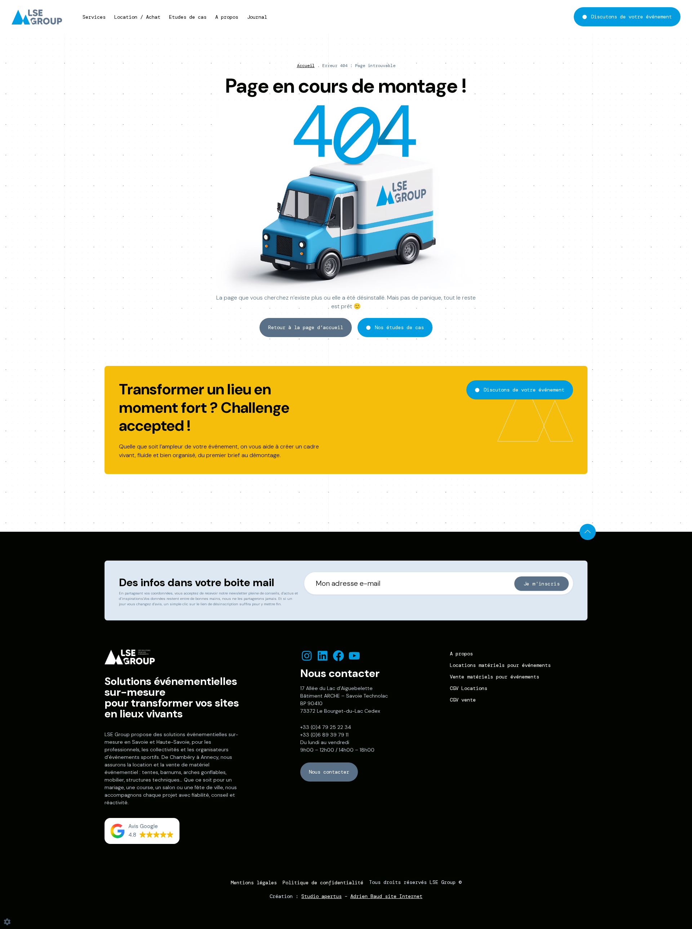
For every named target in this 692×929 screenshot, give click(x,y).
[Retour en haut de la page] (588, 532)
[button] (142, 831)
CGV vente (463, 699)
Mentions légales (254, 882)
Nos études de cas (399, 327)
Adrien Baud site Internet (386, 896)
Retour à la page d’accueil (305, 327)
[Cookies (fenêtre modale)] (7, 922)
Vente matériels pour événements (494, 676)
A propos (226, 17)
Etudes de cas (188, 17)
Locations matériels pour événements (500, 665)
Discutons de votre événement (631, 16)
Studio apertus (321, 896)
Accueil (306, 65)
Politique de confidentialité (323, 882)
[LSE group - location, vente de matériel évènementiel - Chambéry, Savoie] (38, 17)
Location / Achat (137, 17)
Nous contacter (329, 772)
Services (94, 17)
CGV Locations (468, 688)
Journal (257, 17)
